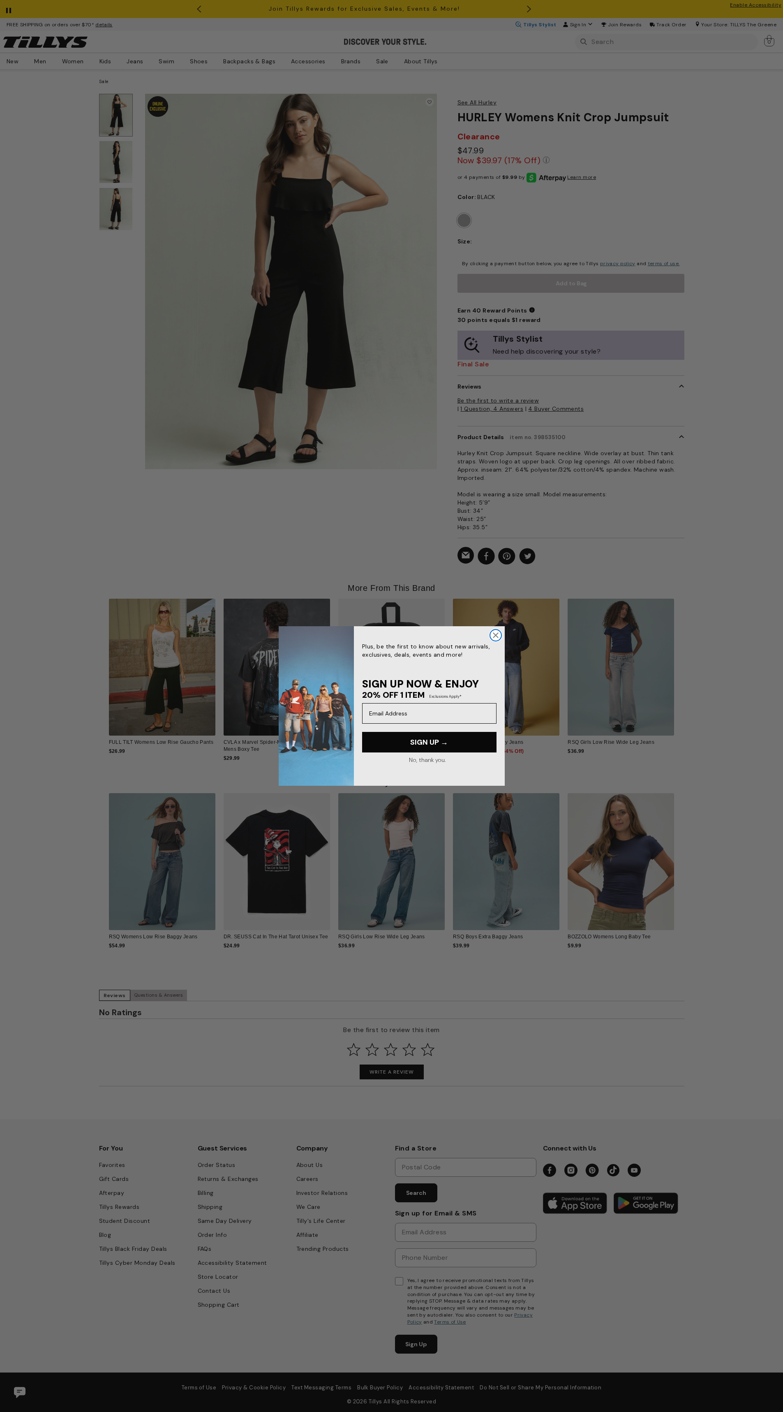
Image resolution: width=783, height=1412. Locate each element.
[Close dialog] (495, 635)
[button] (679, 661)
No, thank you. (427, 760)
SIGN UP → (429, 742)
